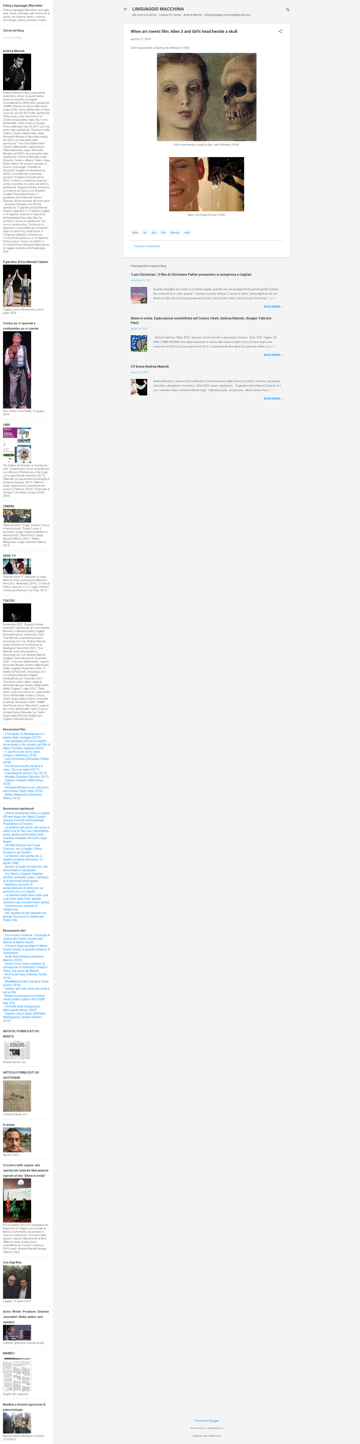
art (145, 232)
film (163, 232)
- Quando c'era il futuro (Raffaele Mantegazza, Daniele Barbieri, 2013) (24, 1017)
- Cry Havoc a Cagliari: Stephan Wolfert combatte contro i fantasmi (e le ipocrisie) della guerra (26, 877)
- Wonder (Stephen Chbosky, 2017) (26, 776)
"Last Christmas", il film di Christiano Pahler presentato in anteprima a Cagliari (191, 274)
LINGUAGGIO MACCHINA (158, 9)
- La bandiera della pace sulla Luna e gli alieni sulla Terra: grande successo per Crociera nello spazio (26, 898)
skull (187, 232)
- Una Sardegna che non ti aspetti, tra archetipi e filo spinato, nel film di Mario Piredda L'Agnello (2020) (26, 744)
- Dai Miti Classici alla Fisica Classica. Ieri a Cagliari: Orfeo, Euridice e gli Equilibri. (22, 848)
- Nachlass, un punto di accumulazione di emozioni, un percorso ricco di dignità (23, 888)
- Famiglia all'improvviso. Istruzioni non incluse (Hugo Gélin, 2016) (26, 789)
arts (154, 232)
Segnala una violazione (207, 1435)
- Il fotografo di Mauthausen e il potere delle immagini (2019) (23, 735)
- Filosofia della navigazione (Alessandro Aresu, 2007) (21, 1008)
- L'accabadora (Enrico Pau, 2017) (25, 773)
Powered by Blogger (206, 1420)
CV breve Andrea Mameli (150, 366)
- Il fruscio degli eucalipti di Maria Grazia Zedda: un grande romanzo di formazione (26, 949)
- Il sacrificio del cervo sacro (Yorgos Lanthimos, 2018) (21, 753)
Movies (175, 232)
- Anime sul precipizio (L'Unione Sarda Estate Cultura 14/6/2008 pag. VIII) (24, 999)
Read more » (273, 306)
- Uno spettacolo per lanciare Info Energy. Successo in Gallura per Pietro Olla (25, 916)
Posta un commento (147, 246)
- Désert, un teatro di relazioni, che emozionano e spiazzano (25, 868)
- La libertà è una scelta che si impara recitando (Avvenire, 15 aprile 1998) (23, 859)
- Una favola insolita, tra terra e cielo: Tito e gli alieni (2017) (23, 767)
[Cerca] (288, 10)
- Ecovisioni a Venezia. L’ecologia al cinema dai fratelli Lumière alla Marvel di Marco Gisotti (26, 938)
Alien (135, 232)
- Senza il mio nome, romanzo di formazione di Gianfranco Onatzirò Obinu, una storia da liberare (25, 967)
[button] (280, 31)
